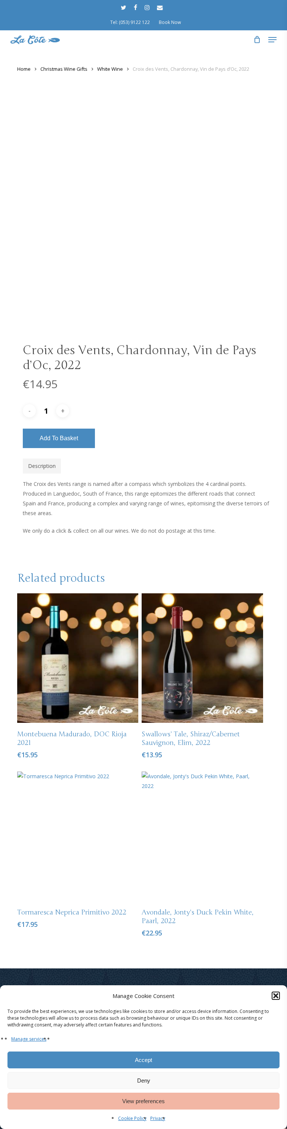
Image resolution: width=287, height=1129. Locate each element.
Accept (143, 1060)
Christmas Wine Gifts (63, 69)
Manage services (28, 1039)
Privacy (157, 1118)
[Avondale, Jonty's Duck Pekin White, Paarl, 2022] (202, 836)
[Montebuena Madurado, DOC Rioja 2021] (77, 658)
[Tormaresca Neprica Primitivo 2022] (77, 836)
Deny (143, 1080)
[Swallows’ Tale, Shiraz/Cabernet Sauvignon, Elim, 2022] (202, 658)
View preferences (143, 1101)
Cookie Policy (132, 1118)
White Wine (110, 69)
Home (24, 69)
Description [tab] (42, 465)
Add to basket (59, 438)
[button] (276, 995)
